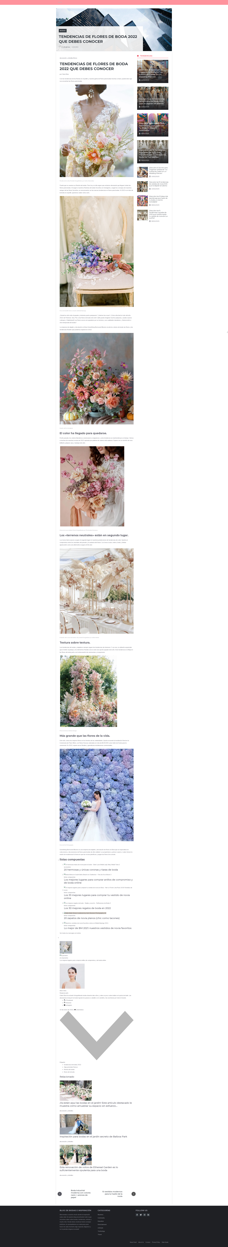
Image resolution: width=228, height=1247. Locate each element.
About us (141, 1242)
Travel (100, 1234)
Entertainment (102, 1224)
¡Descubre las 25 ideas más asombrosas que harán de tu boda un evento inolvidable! (158, 199)
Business (100, 1214)
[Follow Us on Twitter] (140, 1214)
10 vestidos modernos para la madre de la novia (112, 1194)
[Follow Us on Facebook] (137, 1214)
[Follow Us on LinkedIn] (148, 1214)
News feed (133, 1242)
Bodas (63, 30)
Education (101, 1221)
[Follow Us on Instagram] (144, 1214)
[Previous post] (59, 1194)
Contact (148, 1242)
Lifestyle (100, 1228)
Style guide (165, 1242)
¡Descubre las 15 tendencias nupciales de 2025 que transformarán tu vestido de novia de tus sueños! (158, 214)
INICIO (60, 2)
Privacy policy (156, 1242)
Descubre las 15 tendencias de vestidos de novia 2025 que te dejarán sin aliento (152, 101)
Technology (101, 1231)
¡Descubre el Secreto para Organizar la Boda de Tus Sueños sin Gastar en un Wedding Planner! (158, 170)
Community (101, 1218)
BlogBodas (67, 47)
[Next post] (133, 1194)
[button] (169, 2)
